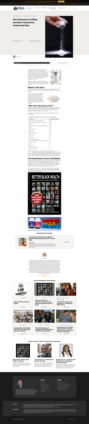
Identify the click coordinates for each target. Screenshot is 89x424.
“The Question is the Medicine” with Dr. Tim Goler (44, 360)
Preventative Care (44, 389)
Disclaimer (71, 419)
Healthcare (43, 391)
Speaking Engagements (62, 389)
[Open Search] (74, 8)
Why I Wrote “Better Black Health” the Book (21, 360)
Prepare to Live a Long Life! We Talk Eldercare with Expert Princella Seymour (65, 361)
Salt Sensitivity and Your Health (21, 302)
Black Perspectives (44, 384)
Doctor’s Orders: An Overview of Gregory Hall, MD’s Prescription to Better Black (44, 303)
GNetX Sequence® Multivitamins (64, 384)
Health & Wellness (29, 8)
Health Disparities (26, 16)
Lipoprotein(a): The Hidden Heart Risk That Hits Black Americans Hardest (22, 329)
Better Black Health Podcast (63, 387)
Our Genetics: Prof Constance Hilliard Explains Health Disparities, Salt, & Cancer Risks (42, 238)
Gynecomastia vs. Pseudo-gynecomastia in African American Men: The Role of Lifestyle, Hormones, (65, 329)
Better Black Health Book (52, 8)
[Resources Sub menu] (47, 7)
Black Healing (43, 382)
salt (47, 70)
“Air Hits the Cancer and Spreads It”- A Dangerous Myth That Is (65, 303)
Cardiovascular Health (17, 16)
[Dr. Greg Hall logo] (19, 8)
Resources (44, 7)
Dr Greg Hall (18, 56)
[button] (32, 63)
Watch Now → (61, 1)
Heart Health (34, 16)
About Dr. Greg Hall (61, 382)
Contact (74, 419)
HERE (40, 168)
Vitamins (37, 7)
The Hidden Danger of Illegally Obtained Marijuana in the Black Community (44, 329)
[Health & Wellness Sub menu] (33, 8)
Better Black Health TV (62, 8)
